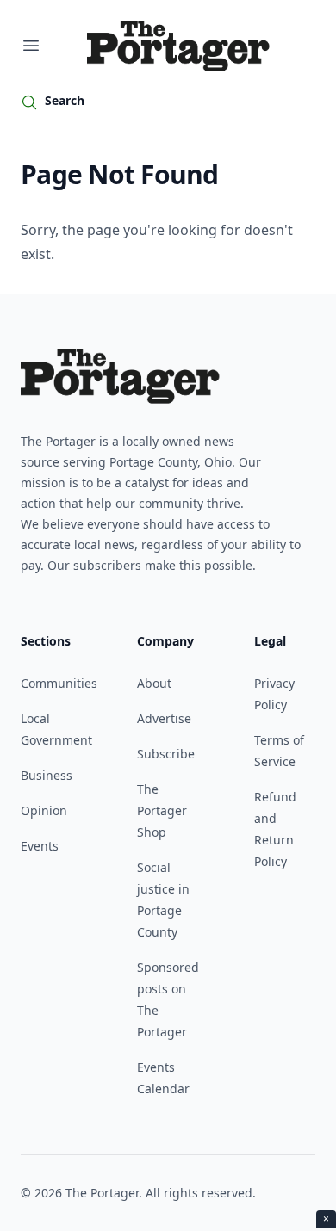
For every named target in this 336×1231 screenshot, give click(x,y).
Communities (59, 683)
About (154, 683)
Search (64, 100)
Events (40, 846)
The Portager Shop (162, 810)
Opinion (44, 810)
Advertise (164, 718)
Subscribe (166, 753)
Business (46, 775)
